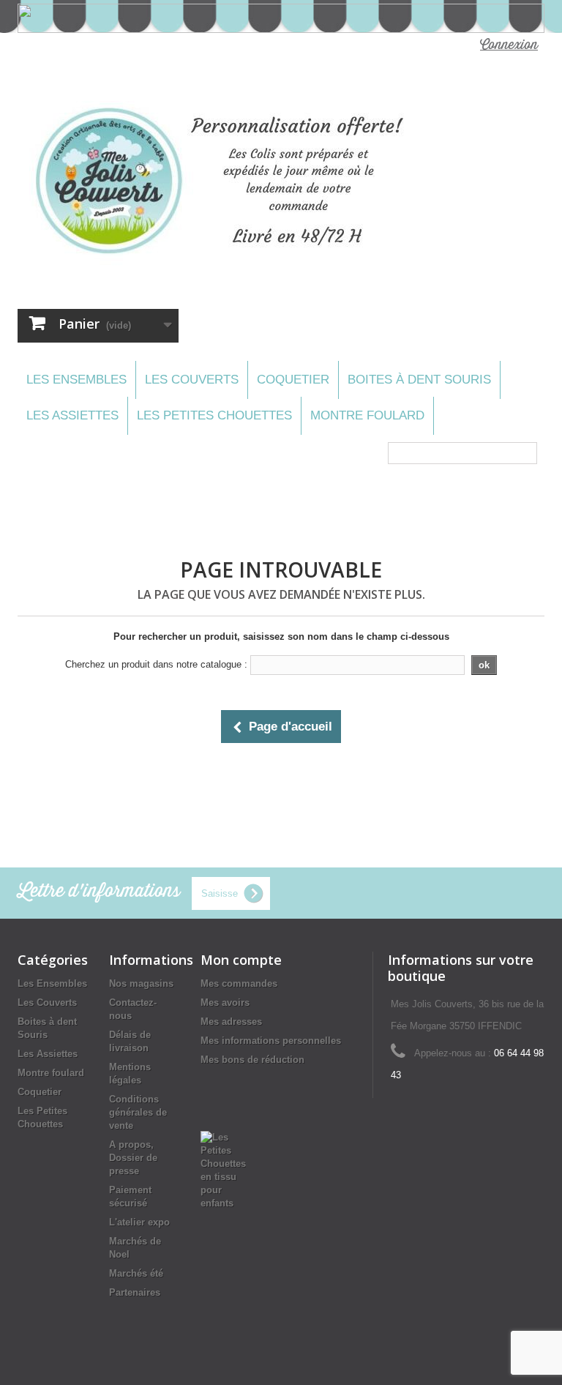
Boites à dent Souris (419, 380)
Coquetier (293, 380)
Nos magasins (141, 983)
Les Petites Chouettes (214, 415)
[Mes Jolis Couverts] (225, 180)
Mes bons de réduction (252, 1059)
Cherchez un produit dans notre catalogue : (156, 664)
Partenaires (134, 1292)
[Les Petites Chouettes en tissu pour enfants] (223, 1169)
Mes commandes (239, 983)
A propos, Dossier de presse (133, 1157)
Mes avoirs (225, 1002)
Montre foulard (367, 415)
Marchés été (136, 1273)
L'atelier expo (139, 1222)
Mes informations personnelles (271, 1040)
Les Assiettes (72, 415)
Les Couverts (192, 380)
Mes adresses (231, 1021)
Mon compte (241, 959)
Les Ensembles (76, 380)
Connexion (509, 45)
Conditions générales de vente (138, 1112)
